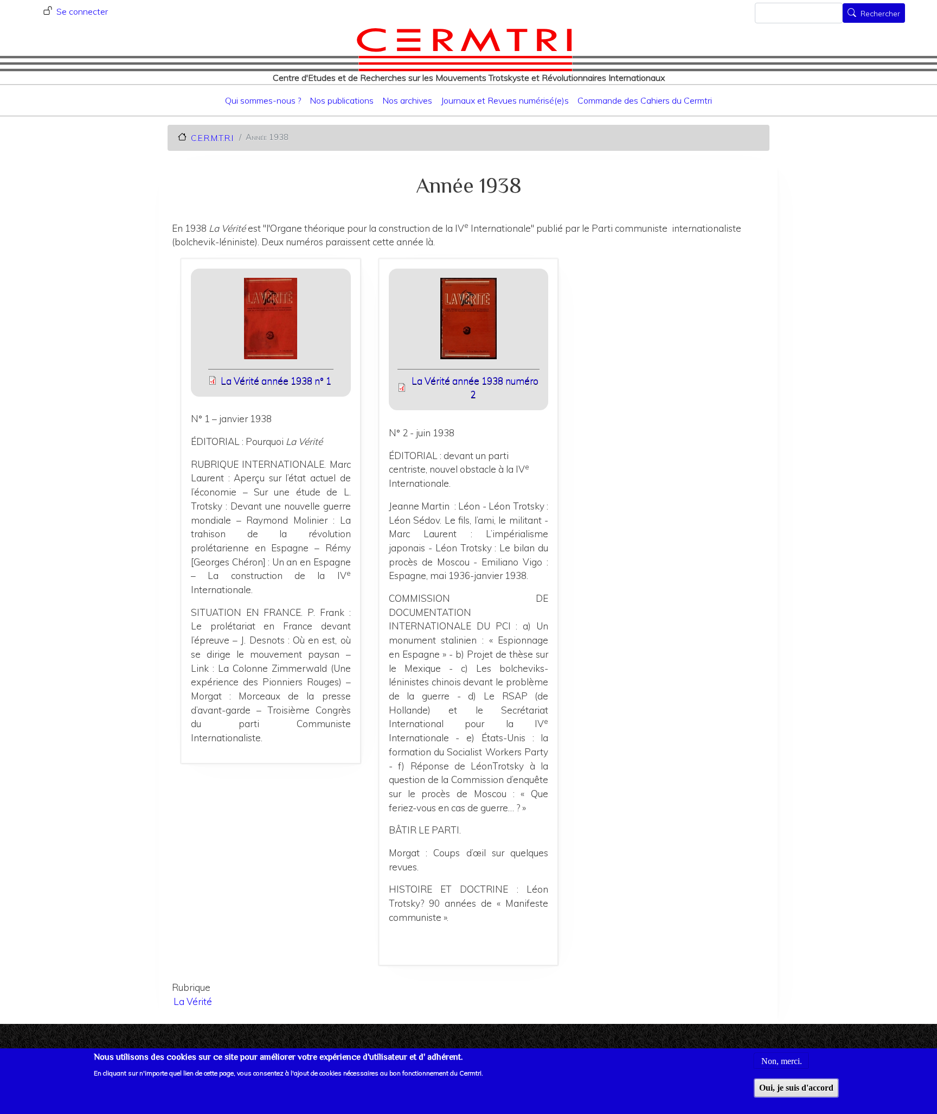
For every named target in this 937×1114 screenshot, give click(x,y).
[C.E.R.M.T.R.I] (464, 49)
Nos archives (407, 100)
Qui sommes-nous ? (263, 100)
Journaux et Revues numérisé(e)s (505, 100)
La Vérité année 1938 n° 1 (276, 380)
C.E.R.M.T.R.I (212, 137)
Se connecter (82, 11)
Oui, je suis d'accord (796, 1087)
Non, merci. (781, 1060)
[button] (270, 322)
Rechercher (880, 14)
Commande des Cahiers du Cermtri (644, 100)
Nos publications (342, 100)
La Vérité (193, 1001)
